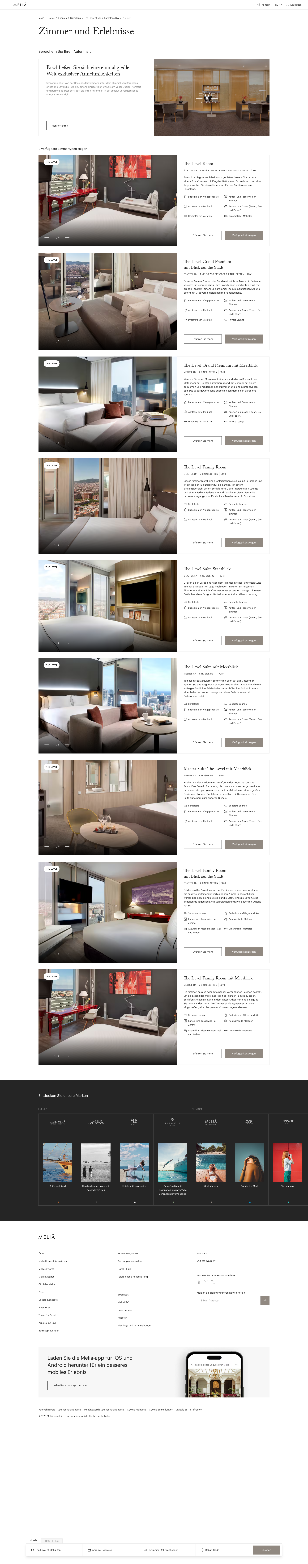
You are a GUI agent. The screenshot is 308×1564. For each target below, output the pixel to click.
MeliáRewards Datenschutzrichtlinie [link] (104, 1409)
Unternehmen (125, 1310)
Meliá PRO (123, 1302)
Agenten (122, 1317)
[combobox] (279, 4)
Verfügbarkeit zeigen (244, 235)
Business (123, 1294)
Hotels (51, 18)
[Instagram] (206, 1282)
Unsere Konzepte (48, 1299)
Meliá (41, 18)
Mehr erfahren (60, 125)
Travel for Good (47, 1315)
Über (41, 1253)
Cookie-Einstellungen (161, 1409)
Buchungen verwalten (130, 1261)
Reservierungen (128, 1253)
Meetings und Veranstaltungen (135, 1325)
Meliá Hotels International (52, 1261)
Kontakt (202, 1253)
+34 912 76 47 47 (206, 1261)
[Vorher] (47, 237)
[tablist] (154, 1540)
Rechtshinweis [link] (46, 1409)
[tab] (33, 1540)
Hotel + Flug (124, 1268)
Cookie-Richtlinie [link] (136, 1409)
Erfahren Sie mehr (203, 235)
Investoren (44, 1307)
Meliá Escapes (46, 1276)
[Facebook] (199, 1282)
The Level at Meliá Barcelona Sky (101, 18)
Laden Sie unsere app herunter (70, 1385)
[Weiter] (67, 237)
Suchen (266, 1549)
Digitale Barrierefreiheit (189, 1409)
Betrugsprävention (48, 1330)
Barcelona (75, 18)
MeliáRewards (46, 1268)
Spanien (62, 18)
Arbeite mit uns (47, 1322)
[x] (213, 1282)
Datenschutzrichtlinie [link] (69, 1409)
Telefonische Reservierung (133, 1276)
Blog (40, 1292)
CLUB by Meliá (46, 1284)
